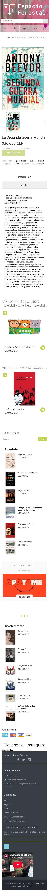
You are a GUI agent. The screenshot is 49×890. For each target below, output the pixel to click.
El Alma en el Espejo (26, 524)
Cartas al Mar (23, 631)
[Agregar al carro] (42, 347)
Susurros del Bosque (26, 679)
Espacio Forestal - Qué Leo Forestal (29, 161)
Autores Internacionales (24, 163)
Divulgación (39, 163)
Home (11, 37)
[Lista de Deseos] (24, 28)
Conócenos (24, 597)
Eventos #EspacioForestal (14, 817)
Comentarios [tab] (25, 184)
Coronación (22, 649)
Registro (7, 804)
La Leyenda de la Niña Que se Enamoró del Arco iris (30, 508)
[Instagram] (29, 759)
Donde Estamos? (11, 812)
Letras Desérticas (25, 541)
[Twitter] (23, 759)
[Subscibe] (6, 846)
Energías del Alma (25, 666)
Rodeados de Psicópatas (28, 472)
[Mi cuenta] (15, 28)
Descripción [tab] (24, 176)
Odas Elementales (25, 695)
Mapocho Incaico (25, 454)
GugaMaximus (16, 886)
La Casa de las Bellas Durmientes (26, 707)
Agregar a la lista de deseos (16, 148)
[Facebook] (18, 759)
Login (6, 808)
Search (42, 439)
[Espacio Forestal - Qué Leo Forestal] (24, 9)
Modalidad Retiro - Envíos (14, 821)
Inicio (6, 800)
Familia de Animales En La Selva (20, 347)
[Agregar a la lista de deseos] (5, 313)
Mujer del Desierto (25, 490)
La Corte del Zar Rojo (15, 409)
